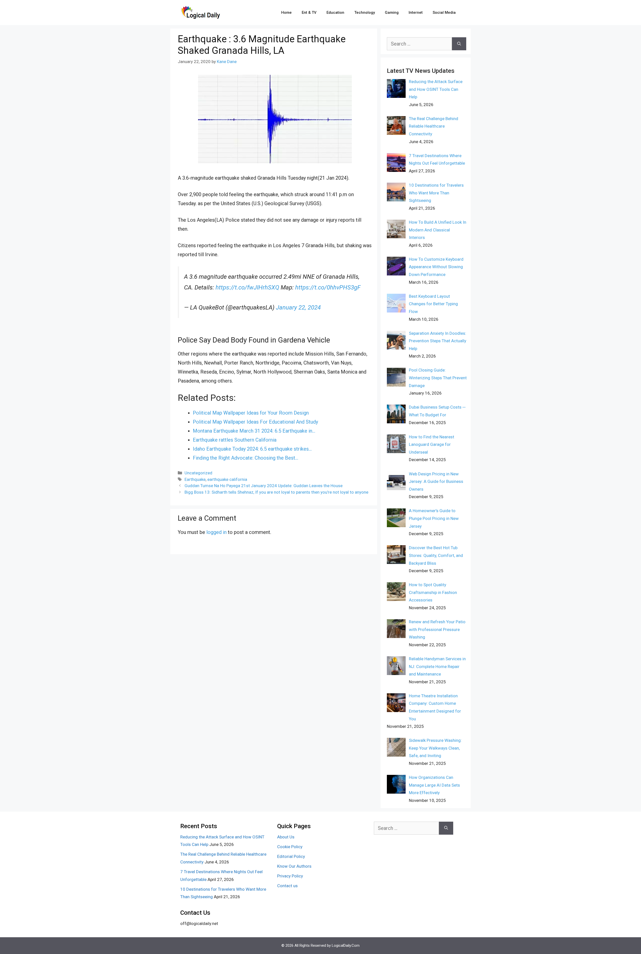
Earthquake (195, 479)
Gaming (392, 12)
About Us (285, 836)
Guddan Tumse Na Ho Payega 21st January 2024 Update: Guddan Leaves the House (264, 485)
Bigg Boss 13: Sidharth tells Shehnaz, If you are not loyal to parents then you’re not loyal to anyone (276, 492)
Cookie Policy (289, 846)
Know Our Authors (294, 866)
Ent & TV (309, 12)
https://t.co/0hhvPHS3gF (328, 287)
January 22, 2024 (298, 307)
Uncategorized (198, 472)
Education (335, 12)
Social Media (444, 12)
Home (286, 12)
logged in (216, 532)
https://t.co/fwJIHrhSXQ (247, 287)
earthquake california (227, 479)
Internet (416, 12)
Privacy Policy (290, 875)
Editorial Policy (291, 856)
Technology (364, 12)
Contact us (287, 885)
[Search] (459, 43)
